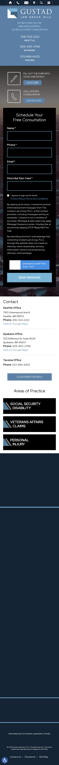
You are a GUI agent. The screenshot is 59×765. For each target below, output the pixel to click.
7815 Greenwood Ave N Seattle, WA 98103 (32, 564)
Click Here (32, 82)
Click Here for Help (29, 376)
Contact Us (15, 756)
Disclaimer (30, 756)
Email (26, 2)
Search (41, 2)
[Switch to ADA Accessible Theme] (5, 760)
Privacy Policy (17, 198)
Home (10, 2)
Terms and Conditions (37, 198)
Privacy (25, 266)
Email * (11, 161)
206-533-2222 (30, 36)
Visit (34, 2)
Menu (48, 2)
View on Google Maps (15, 323)
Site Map (43, 756)
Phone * (12, 145)
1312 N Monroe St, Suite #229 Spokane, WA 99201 (32, 633)
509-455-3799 (30, 46)
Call (18, 2)
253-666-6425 (30, 56)
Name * (11, 128)
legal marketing (25, 749)
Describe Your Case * (20, 178)
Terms (31, 266)
